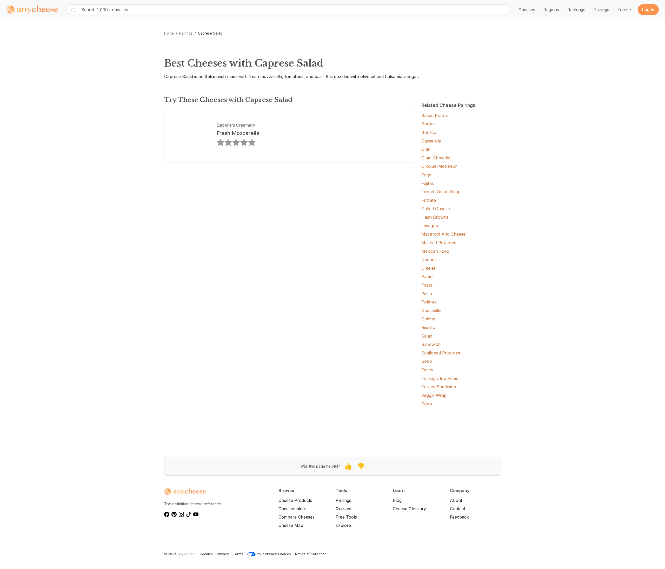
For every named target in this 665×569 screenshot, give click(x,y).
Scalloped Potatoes (440, 352)
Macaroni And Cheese (443, 234)
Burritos (429, 132)
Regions (551, 9)
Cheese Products (295, 500)
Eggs (426, 174)
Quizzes (343, 508)
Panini (427, 276)
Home (169, 33)
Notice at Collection (311, 554)
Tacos (427, 369)
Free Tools (346, 517)
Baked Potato (434, 115)
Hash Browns (434, 217)
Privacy (223, 554)
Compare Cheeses (296, 517)
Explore (343, 525)
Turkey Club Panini (440, 378)
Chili (425, 149)
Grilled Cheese (435, 208)
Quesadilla (431, 310)
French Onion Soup (441, 191)
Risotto (428, 327)
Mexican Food (435, 251)
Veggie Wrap (434, 395)
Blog (397, 500)
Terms (238, 554)
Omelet (428, 268)
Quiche (428, 318)
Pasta (427, 285)
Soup (426, 361)
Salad (426, 336)
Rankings (576, 9)
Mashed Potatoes (438, 242)
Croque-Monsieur (439, 166)
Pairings (601, 9)
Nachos (429, 259)
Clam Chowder (436, 157)
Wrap (426, 403)
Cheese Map (290, 525)
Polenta (429, 302)
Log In (648, 9)
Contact (457, 508)
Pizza (426, 293)
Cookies (206, 554)
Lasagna (429, 225)
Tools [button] (622, 9)
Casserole (431, 141)
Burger (428, 123)
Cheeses (526, 9)
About (456, 500)
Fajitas (427, 183)
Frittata (428, 200)
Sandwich (431, 344)
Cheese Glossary (409, 508)
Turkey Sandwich (438, 386)
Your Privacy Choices (274, 554)
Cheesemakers (293, 508)
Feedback (459, 517)
